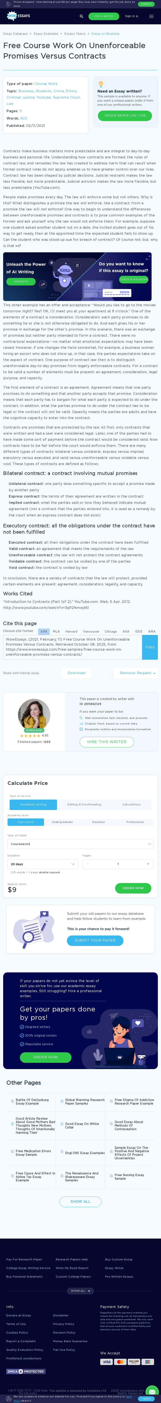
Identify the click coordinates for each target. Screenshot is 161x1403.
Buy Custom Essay (119, 1259)
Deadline (14, 856)
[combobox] (80, 844)
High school (26, 822)
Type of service (20, 796)
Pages (87, 856)
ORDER (146, 4)
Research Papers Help (72, 1259)
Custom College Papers (73, 1277)
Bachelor (98, 822)
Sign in (130, 16)
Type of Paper (17, 835)
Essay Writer (114, 1268)
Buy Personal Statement (24, 1277)
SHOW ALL (78, 1291)
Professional (135, 822)
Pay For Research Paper (24, 1259)
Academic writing (33, 805)
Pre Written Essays (119, 1277)
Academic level (18, 815)
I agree (146, 1399)
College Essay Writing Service (28, 1268)
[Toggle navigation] (151, 16)
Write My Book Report (72, 1268)
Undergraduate (62, 822)
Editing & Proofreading (84, 805)
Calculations (131, 805)
